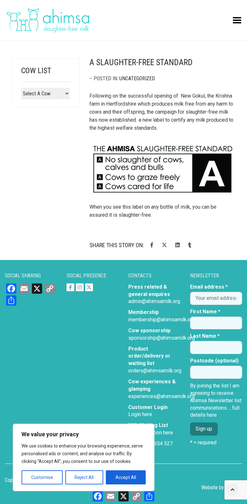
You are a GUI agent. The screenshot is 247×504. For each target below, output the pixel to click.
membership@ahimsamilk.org (161, 320)
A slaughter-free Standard (141, 62)
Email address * (209, 287)
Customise (42, 477)
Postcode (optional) (214, 361)
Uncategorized (137, 78)
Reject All (84, 477)
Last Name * (205, 336)
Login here (140, 414)
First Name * (205, 311)
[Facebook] (70, 287)
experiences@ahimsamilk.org (161, 396)
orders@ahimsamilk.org (154, 371)
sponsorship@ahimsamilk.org (161, 338)
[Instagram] (80, 287)
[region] (83, 457)
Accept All (125, 477)
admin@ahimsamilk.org (154, 301)
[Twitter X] (89, 287)
